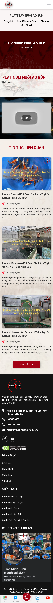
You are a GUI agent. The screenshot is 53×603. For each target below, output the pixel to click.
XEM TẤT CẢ (26, 364)
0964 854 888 (13, 424)
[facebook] (5, 439)
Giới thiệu (6, 463)
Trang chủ (8, 21)
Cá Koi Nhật (7, 469)
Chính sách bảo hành (11, 514)
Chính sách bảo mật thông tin (15, 520)
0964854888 (13, 419)
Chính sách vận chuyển (12, 502)
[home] (8, 4)
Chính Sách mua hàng (12, 496)
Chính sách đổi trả (10, 508)
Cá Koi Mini (7, 475)
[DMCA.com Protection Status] (14, 447)
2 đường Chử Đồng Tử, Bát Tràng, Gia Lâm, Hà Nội (27, 412)
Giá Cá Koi (6, 481)
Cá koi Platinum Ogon (27, 21)
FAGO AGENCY (37, 592)
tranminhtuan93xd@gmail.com (22, 430)
